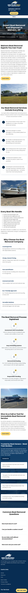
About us (3, 575)
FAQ (2, 577)
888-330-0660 (21, 590)
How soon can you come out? (11, 544)
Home (4, 34)
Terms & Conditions (6, 584)
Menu (14, 16)
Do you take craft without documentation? (10, 538)
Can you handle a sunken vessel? (12, 529)
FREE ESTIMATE (14, 13)
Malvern (15, 34)
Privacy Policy (4, 582)
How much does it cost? (9, 524)
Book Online (5, 78)
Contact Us (5, 458)
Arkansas (9, 34)
